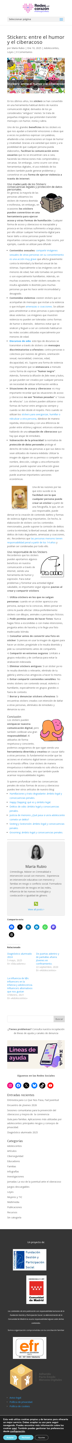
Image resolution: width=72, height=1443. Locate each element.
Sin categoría (14, 1217)
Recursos (12, 1212)
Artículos (12, 1151)
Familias (11, 1166)
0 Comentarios (24, 52)
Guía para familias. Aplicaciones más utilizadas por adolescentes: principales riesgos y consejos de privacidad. (34, 1123)
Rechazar (26, 1437)
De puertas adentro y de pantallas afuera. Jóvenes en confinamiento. (47, 958)
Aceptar (10, 1437)
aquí (14, 1428)
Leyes (10, 52)
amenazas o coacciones (39, 306)
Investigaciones (15, 1176)
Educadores (13, 1161)
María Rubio (18, 48)
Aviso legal (15, 1397)
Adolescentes (51, 48)
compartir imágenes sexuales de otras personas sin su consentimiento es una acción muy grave (37, 255)
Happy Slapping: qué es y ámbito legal (30, 802)
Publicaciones (14, 1207)
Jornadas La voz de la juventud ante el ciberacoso (34, 1181)
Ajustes (41, 1437)
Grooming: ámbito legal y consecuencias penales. (36, 832)
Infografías (13, 1171)
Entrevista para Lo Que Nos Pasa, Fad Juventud (33, 1100)
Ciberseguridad (15, 1156)
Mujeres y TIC (14, 1197)
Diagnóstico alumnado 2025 (22, 1132)
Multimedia (13, 1202)
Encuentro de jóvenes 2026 (22, 1105)
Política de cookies (20, 1406)
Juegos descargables (18, 1186)
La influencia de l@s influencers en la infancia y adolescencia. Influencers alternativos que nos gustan (20, 985)
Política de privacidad (21, 1402)
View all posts (35, 909)
